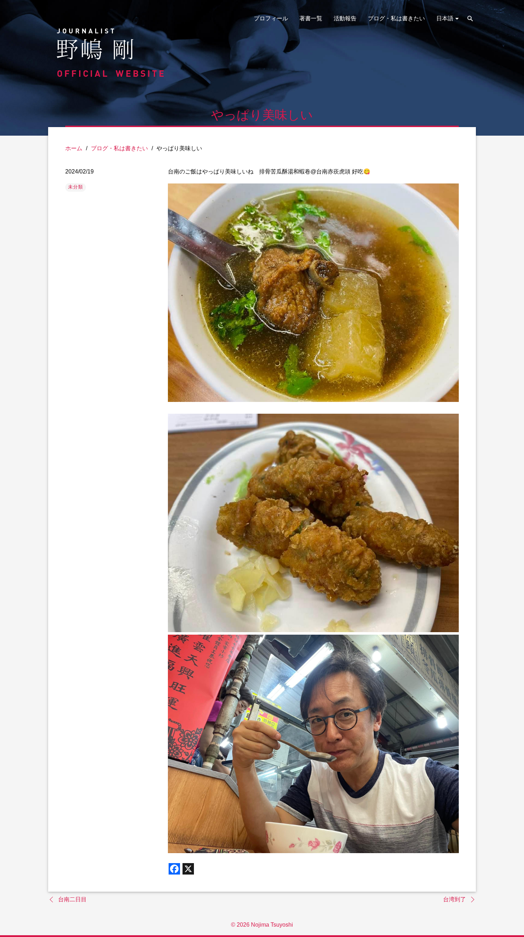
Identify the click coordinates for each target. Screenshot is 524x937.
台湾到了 (454, 899)
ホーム (73, 148)
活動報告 (345, 18)
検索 (470, 18)
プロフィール (271, 18)
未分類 (75, 187)
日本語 (444, 18)
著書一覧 (310, 18)
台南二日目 (72, 899)
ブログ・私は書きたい (396, 18)
